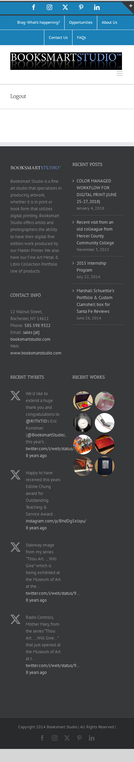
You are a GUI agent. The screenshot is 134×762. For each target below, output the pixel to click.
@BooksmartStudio (45, 435)
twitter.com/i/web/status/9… (53, 449)
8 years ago (36, 455)
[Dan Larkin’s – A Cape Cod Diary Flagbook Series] (82, 444)
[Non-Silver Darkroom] (82, 423)
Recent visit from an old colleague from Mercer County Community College (95, 232)
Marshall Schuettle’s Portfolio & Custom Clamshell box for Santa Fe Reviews (95, 301)
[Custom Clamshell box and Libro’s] (104, 444)
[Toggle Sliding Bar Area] (128, 8)
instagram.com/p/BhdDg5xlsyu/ (56, 521)
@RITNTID (36, 421)
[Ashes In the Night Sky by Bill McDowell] (104, 466)
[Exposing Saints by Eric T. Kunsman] (104, 423)
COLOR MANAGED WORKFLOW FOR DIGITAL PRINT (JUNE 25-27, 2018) (97, 191)
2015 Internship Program (91, 266)
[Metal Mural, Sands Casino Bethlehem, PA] (82, 466)
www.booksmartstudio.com (36, 353)
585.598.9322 (37, 325)
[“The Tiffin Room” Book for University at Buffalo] (104, 401)
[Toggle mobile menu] (120, 73)
